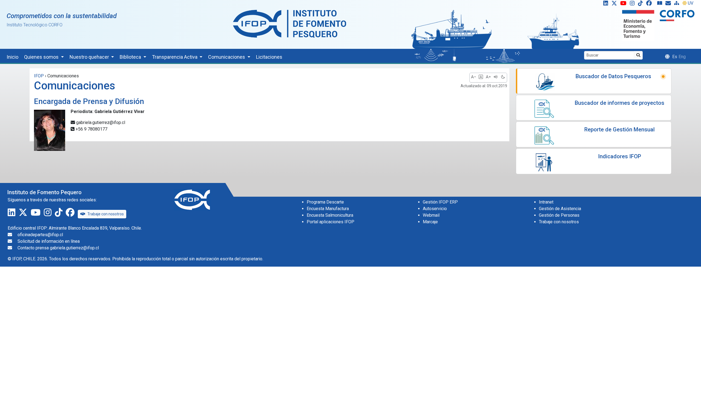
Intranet (546, 202)
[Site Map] (677, 4)
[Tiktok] (641, 4)
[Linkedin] (604, 4)
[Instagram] (633, 4)
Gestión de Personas (559, 215)
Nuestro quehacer (90, 57)
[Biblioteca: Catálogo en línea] (660, 4)
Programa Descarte (325, 202)
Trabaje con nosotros (105, 214)
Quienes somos (42, 57)
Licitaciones (269, 57)
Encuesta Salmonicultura (330, 215)
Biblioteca (131, 57)
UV (690, 3)
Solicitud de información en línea (49, 241)
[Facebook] (651, 4)
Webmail (431, 215)
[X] (615, 4)
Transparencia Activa (175, 57)
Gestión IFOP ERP (440, 202)
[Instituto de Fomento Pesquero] (289, 23)
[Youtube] (624, 4)
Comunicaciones (227, 57)
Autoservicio (435, 208)
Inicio (12, 57)
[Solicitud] (669, 4)
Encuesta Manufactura (328, 208)
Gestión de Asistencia (560, 208)
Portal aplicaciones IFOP (330, 221)
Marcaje (430, 221)
